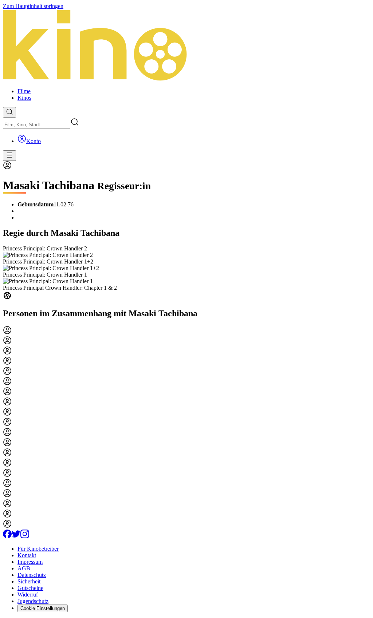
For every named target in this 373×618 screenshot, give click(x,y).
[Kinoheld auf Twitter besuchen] (16, 536)
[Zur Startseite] (186, 45)
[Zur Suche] (9, 112)
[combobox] (36, 124)
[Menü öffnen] (9, 155)
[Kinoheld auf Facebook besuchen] (7, 536)
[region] (186, 273)
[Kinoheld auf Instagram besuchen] (24, 536)
